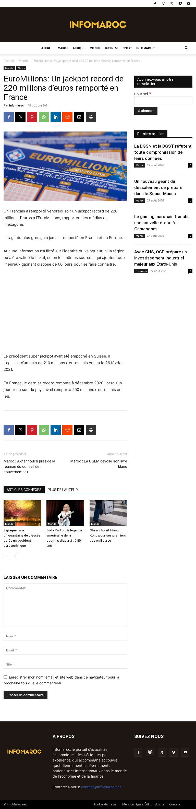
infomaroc (16, 105)
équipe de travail (105, 804)
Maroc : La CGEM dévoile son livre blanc (98, 464)
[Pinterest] (32, 117)
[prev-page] (7, 556)
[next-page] (15, 556)
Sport (127, 48)
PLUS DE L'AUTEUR (63, 490)
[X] (172, 3)
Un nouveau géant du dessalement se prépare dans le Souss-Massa (158, 187)
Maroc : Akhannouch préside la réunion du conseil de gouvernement (29, 466)
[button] (186, 48)
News (21, 68)
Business (111, 48)
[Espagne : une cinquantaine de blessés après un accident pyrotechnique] (22, 513)
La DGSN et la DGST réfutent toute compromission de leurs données (163, 152)
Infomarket (145, 48)
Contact (174, 804)
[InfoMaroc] (98, 24)
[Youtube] (188, 3)
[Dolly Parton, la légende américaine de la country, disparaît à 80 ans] (65, 513)
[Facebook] (155, 3)
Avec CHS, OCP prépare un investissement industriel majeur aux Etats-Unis (160, 258)
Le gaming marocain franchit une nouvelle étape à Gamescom (162, 222)
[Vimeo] (180, 3)
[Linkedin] (56, 117)
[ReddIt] (67, 117)
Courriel (142, 93)
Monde (95, 48)
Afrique (79, 48)
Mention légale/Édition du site (143, 804)
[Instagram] (163, 3)
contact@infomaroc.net (101, 786)
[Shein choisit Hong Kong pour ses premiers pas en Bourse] (108, 513)
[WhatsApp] (44, 117)
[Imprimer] (91, 117)
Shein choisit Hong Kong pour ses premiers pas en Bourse (108, 535)
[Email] (79, 117)
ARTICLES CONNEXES (24, 490)
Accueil (47, 48)
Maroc (63, 48)
